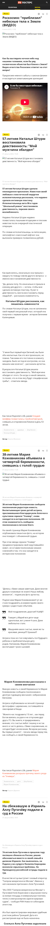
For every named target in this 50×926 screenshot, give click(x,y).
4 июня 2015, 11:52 (9, 29)
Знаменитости (9, 430)
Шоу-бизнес (31, 430)
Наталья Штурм (9, 433)
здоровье (20, 430)
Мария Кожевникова (11, 784)
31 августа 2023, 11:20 (10, 470)
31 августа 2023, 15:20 (10, 154)
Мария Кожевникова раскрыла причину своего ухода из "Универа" (24, 773)
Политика (12, 7)
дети (19, 781)
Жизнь (37, 7)
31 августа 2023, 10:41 (10, 818)
